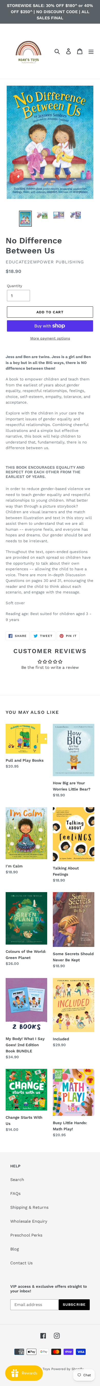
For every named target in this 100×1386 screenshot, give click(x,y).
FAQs (15, 1193)
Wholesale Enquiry (28, 1221)
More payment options (50, 338)
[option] (25, 218)
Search (17, 1179)
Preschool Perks (26, 1235)
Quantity (14, 286)
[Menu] (91, 51)
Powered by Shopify (67, 1369)
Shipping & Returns (29, 1207)
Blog (14, 1249)
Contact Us (21, 1262)
